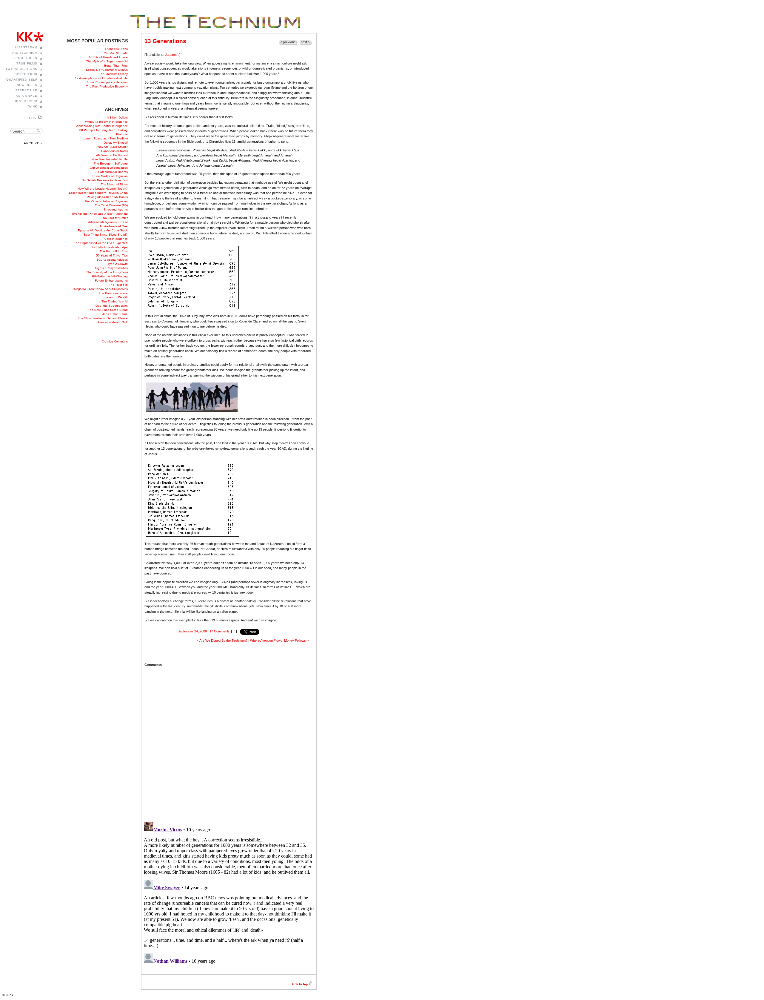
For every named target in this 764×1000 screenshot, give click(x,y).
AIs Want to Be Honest (112, 155)
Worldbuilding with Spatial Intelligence (102, 126)
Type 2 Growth (118, 263)
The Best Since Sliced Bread (108, 309)
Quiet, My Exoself (116, 142)
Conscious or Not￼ (114, 151)
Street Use (26, 90)
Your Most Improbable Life (110, 159)
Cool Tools (25, 58)
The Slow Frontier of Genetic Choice (103, 318)
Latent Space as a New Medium (106, 138)
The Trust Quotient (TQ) (111, 205)
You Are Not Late (116, 53)
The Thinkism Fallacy (113, 74)
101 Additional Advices (112, 259)
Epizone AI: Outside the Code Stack (103, 230)
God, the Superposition (112, 305)
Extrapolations (22, 68)
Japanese (172, 54)
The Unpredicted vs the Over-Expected (101, 243)
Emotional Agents (116, 209)
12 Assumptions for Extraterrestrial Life (101, 78)
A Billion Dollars (117, 117)
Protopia (122, 134)
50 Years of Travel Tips (112, 255)
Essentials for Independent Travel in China (98, 192)
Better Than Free (116, 65)
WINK (32, 106)
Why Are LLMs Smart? (112, 146)
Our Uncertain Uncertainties (109, 167)
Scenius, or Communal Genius (107, 69)
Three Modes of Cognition (110, 176)
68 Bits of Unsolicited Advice (108, 57)
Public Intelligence (115, 238)
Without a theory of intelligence (106, 121)
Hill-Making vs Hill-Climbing (110, 276)
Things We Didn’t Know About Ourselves (100, 289)
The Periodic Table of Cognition (106, 201)
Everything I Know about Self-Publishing (100, 213)
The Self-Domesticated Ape (109, 247)
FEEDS (30, 118)
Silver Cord (25, 101)
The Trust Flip (118, 284)
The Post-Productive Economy (107, 86)
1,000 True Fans (116, 48)
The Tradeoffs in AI (114, 301)
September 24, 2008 (192, 631)
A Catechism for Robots (112, 171)
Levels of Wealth (116, 297)
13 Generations (165, 41)
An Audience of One (114, 226)
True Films (26, 63)
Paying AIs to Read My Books (107, 197)
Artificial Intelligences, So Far (108, 222)
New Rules (27, 85)
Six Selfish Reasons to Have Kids (105, 180)
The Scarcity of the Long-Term (107, 272)
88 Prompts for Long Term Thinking (103, 130)
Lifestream (26, 47)
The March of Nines (114, 184)
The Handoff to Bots (114, 251)
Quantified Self (21, 79)
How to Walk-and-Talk (113, 322)
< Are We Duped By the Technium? (222, 640)
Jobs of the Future (115, 314)
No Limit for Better (115, 217)
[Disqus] (228, 741)
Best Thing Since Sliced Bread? (106, 234)
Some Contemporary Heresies (107, 82)
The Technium (24, 52)
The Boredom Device (113, 293)
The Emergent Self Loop (111, 163)
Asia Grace (26, 95)
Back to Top (299, 984)
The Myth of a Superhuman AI (107, 61)
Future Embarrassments (111, 280)
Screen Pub (26, 74)
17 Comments (220, 631)
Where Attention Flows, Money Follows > (279, 640)
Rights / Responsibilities (111, 268)
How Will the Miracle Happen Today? (103, 188)
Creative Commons (115, 341)
